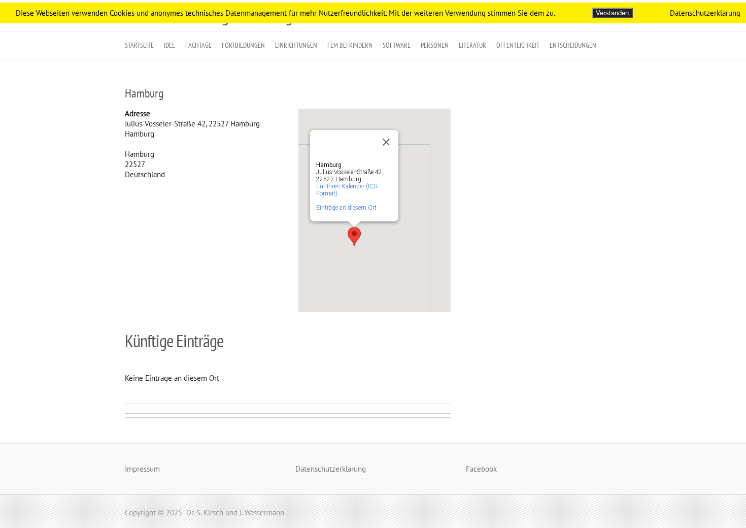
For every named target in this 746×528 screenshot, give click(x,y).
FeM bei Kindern (349, 45)
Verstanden (612, 13)
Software (397, 45)
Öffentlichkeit (517, 45)
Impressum (142, 469)
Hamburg (144, 93)
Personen (435, 45)
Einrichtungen (296, 45)
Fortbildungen (243, 45)
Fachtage (198, 45)
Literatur (472, 45)
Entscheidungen (573, 45)
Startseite (139, 45)
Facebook (481, 469)
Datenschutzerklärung (330, 469)
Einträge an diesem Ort (346, 207)
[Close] (386, 142)
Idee (169, 45)
